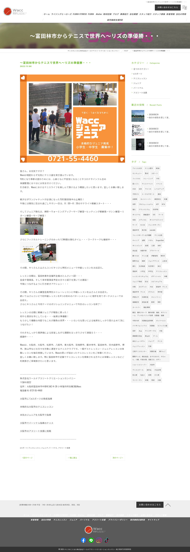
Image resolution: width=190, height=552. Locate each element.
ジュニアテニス (153, 261)
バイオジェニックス (139, 325)
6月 (154, 214)
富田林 (134, 271)
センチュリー (137, 173)
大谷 (151, 287)
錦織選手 (146, 214)
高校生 (149, 370)
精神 (143, 261)
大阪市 (152, 365)
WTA (163, 204)
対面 (159, 380)
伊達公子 (135, 297)
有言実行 (151, 266)
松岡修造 (145, 297)
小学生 (142, 271)
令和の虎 (135, 320)
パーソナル (53, 447)
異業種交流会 (137, 336)
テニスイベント (147, 184)
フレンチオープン (154, 225)
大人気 (142, 225)
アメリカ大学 (137, 168)
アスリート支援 (64, 447)
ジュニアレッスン (138, 346)
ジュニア (44, 447)
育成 (152, 380)
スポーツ (154, 173)
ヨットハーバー (145, 199)
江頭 (152, 245)
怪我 (134, 220)
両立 (159, 266)
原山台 (147, 336)
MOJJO (163, 256)
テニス (160, 341)
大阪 (160, 331)
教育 (152, 302)
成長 (149, 375)
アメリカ (148, 189)
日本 (140, 189)
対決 (134, 189)
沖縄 (165, 276)
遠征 (159, 194)
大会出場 (157, 370)
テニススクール (137, 370)
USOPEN (155, 209)
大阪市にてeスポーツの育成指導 (36, 398)
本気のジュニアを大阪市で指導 (35, 414)
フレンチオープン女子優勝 (141, 235)
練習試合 (157, 199)
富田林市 (135, 230)
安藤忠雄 (153, 351)
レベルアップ (159, 189)
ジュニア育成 (137, 281)
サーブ (134, 225)
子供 (157, 178)
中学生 (150, 271)
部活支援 (145, 302)
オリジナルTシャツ (156, 220)
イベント (159, 184)
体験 (146, 380)
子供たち (135, 194)
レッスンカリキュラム (140, 276)
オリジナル (136, 214)
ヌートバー (136, 307)
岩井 (134, 331)
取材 (146, 173)
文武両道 (142, 266)
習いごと (135, 184)
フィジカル (136, 178)
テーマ (160, 214)
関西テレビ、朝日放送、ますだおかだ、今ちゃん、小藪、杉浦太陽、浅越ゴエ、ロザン (149, 358)
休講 (165, 199)
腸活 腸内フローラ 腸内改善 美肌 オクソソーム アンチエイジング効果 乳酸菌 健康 (149, 313)
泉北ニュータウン (138, 341)
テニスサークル (150, 331)
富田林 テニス (161, 287)
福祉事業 (146, 307)
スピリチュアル (156, 281)
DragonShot (160, 240)
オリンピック (137, 245)
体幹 (159, 245)
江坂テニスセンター (139, 351)
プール (155, 336)
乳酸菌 (152, 325)
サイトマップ (153, 519)
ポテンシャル (156, 276)
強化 (134, 209)
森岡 (146, 245)
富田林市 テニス (138, 292)
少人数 (156, 375)
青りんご (162, 351)
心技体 (164, 261)
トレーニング (148, 178)
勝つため (135, 256)
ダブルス (151, 292)
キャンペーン (156, 297)
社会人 (142, 375)
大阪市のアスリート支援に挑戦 (35, 430)
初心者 (134, 375)
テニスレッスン (34, 447)
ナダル (150, 240)
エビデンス (143, 287)
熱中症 (160, 292)
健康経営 (135, 302)
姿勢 (143, 240)
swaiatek (152, 230)
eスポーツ (24, 447)
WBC (159, 302)
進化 (134, 266)
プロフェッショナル (146, 204)
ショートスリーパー (139, 365)
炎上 (140, 331)
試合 (146, 281)
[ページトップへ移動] (168, 504)
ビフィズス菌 (162, 325)
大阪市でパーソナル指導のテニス (36, 422)
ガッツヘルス (161, 320)
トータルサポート (148, 194)
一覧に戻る (72, 457)
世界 (134, 204)
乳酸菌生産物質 (147, 320)
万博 (149, 346)
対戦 (134, 287)
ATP (157, 204)
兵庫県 (134, 199)
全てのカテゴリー (141, 69)
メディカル (143, 220)
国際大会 (135, 261)
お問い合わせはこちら (167, 7)
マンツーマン (137, 380)
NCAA (157, 168)
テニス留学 (149, 168)
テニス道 (145, 256)
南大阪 (144, 230)
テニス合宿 (158, 235)
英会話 (134, 250)
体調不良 (143, 250)
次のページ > (118, 457)
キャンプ (135, 240)
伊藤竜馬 (154, 256)
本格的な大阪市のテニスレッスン (36, 406)
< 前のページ (27, 457)
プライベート (154, 250)
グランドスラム (144, 209)
